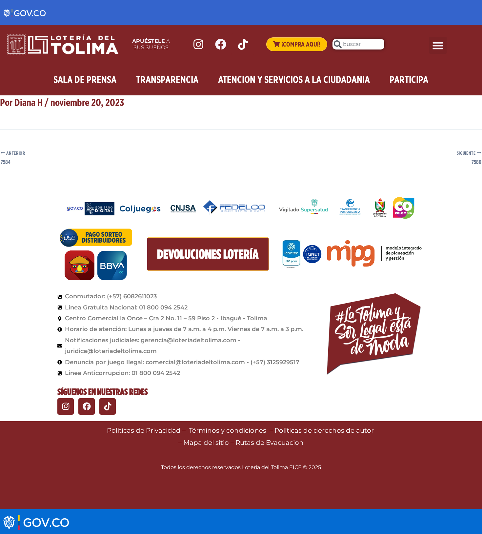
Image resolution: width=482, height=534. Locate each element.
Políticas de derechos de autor (324, 430)
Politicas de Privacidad (144, 430)
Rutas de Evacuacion (269, 442)
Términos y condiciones (227, 430)
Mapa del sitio (207, 442)
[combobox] (358, 44)
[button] (438, 45)
